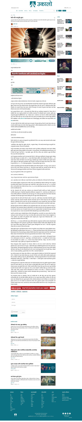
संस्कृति (32, 404)
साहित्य (32, 406)
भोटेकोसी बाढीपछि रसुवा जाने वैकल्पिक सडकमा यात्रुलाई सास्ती (60, 29)
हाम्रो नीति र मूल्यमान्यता (65, 400)
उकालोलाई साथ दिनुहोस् (65, 397)
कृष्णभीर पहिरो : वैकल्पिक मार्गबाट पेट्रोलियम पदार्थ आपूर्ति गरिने (60, 45)
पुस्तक (32, 395)
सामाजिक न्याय (19, 291)
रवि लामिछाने (13, 291)
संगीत (32, 400)
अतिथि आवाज (23, 401)
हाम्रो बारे (63, 394)
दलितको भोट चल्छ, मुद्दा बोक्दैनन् (19, 325)
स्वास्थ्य (11, 407)
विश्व (10, 395)
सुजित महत (12, 343)
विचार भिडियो (22, 400)
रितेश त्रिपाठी (13, 331)
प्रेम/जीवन (42, 403)
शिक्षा (11, 406)
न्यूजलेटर (53, 398)
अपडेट (58, 17)
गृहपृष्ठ (11, 15)
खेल (10, 404)
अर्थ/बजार (11, 401)
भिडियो (53, 400)
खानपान (42, 397)
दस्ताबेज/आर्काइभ (54, 397)
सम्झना (11, 410)
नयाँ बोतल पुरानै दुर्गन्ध (16, 377)
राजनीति (11, 397)
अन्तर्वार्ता (22, 403)
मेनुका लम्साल (13, 358)
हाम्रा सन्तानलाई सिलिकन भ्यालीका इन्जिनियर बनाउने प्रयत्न (60, 80)
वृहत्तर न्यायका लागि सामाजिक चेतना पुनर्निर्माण (22, 364)
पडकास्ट (53, 394)
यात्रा (42, 407)
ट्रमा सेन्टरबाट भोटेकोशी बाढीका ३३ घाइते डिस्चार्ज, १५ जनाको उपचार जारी (61, 21)
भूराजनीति (11, 398)
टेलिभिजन (32, 401)
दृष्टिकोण (22, 397)
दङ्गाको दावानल (60, 100)
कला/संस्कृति (35, 10)
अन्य (53, 392)
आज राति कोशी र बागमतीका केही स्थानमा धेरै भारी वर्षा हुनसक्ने (60, 37)
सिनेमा (32, 398)
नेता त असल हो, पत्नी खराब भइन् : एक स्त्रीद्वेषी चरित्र (61, 88)
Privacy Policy (66, 416)
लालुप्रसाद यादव (24, 291)
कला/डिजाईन (33, 394)
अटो (42, 394)
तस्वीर (52, 395)
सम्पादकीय (22, 398)
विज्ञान (11, 403)
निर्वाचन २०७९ (54, 401)
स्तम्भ (21, 394)
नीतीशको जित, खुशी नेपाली (17, 337)
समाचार (25, 10)
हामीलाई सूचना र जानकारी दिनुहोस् (66, 398)
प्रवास (11, 400)
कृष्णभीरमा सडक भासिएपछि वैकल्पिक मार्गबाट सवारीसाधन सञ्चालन (60, 53)
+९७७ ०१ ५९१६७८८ (50, 416)
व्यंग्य (21, 404)
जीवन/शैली (41, 10)
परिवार (42, 404)
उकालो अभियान (65, 392)
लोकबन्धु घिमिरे (13, 368)
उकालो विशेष (21, 10)
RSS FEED (70, 417)
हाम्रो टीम (63, 395)
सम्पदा (32, 403)
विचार (30, 10)
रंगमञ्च (32, 397)
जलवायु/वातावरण (12, 409)
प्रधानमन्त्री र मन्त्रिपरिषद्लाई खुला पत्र (60, 95)
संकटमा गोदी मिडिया (60, 107)
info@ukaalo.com (66, 415)
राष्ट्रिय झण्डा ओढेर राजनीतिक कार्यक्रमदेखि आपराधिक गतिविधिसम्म (24, 351)
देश (10, 394)
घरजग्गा (42, 406)
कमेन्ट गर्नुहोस (14, 315)
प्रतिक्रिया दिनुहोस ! (14, 296)
